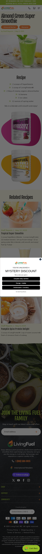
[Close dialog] (40, 259)
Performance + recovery (21, 287)
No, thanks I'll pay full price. (21, 291)
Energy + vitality (21, 283)
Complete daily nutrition (21, 278)
